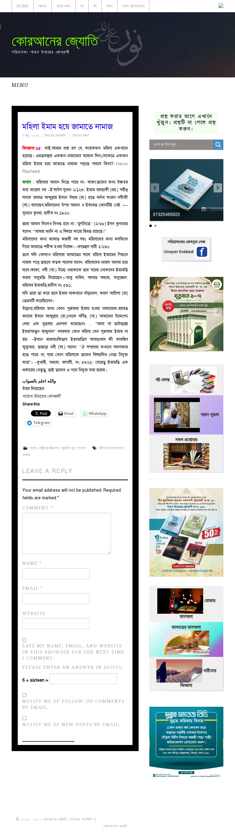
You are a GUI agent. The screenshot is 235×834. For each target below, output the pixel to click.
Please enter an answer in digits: (73, 667)
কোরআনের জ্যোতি (55, 41)
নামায (33, 448)
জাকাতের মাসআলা (186, 627)
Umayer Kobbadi (179, 251)
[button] (218, 187)
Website (34, 613)
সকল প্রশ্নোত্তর (133, 6)
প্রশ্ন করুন (63, 6)
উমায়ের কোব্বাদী (54, 135)
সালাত (81, 448)
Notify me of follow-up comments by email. (73, 704)
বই (82, 6)
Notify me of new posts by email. (71, 724)
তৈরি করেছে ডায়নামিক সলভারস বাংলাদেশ (156, 826)
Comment (37, 508)
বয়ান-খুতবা (210, 414)
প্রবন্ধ (42, 6)
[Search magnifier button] (218, 145)
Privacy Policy (202, 826)
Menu (20, 85)
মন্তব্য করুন (81, 135)
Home (23, 6)
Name (32, 563)
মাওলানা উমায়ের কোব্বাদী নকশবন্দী (120, 819)
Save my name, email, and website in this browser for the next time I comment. (73, 652)
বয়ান (109, 6)
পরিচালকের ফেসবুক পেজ (186, 242)
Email (32, 588)
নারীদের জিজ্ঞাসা (49, 448)
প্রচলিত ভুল (68, 448)
